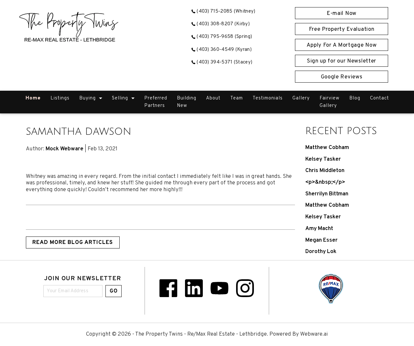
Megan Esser (321, 240)
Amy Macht (319, 228)
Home (33, 98)
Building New (186, 102)
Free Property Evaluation (342, 29)
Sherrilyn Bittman (326, 194)
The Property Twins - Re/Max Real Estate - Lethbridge (201, 334)
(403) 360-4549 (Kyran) (223, 50)
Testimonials (268, 98)
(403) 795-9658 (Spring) (223, 37)
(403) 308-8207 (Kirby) (222, 24)
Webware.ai (314, 334)
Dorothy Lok (320, 251)
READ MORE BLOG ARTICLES (72, 242)
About (213, 98)
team (236, 98)
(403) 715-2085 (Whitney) (225, 11)
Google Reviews (342, 77)
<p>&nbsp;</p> (325, 182)
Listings (60, 98)
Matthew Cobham (327, 147)
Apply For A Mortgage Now (342, 45)
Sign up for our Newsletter (341, 61)
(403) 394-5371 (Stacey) (223, 62)
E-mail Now (341, 13)
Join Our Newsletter (82, 279)
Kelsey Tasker (323, 159)
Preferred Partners (155, 102)
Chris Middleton (324, 170)
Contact (379, 98)
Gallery (301, 98)
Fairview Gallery (330, 102)
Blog (354, 98)
